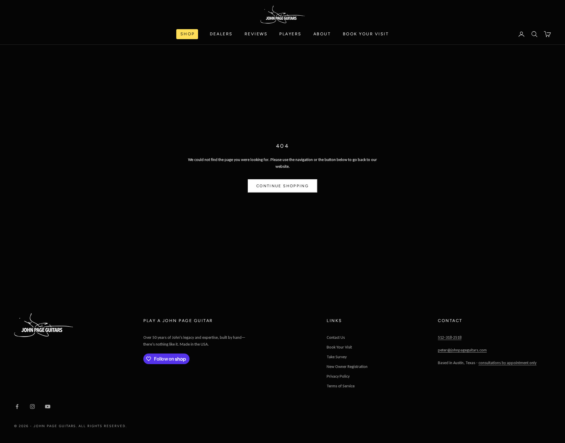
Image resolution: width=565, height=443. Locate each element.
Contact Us (336, 337)
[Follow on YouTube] (48, 406)
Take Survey (337, 356)
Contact (450, 320)
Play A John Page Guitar (178, 320)
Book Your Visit (366, 33)
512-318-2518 (449, 337)
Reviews (256, 33)
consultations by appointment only (507, 362)
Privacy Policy (338, 376)
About (322, 33)
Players (290, 33)
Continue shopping (282, 186)
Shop (187, 33)
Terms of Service (341, 386)
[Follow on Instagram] (32, 406)
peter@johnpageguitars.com (462, 350)
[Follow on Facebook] (17, 406)
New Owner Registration (347, 366)
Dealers (221, 33)
